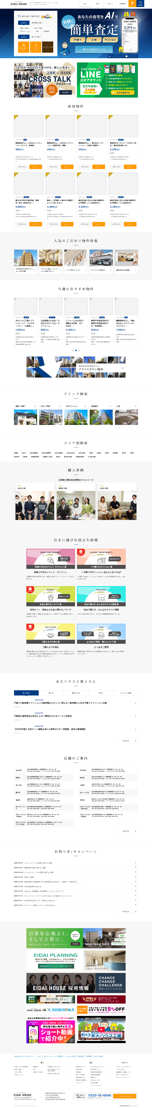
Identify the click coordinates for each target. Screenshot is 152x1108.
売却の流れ (79, 1069)
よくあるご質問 (70, 1056)
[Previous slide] (17, 501)
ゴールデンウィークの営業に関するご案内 (39, 872)
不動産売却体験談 (95, 1074)
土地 (36, 31)
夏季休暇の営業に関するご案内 (35, 868)
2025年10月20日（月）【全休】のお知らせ (39, 901)
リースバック (79, 1083)
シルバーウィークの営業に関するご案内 (38, 863)
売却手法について (81, 1066)
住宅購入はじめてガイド (54, 1066)
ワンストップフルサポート (123, 1066)
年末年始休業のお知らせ (32, 886)
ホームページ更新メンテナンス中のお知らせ (39, 905)
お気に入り (132, 5)
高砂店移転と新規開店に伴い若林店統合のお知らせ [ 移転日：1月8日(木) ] (50, 882)
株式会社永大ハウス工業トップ (24, 1056)
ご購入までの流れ (38, 1072)
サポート (110, 4)
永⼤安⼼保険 (94, 1083)
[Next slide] (135, 501)
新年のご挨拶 (29, 877)
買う (85, 4)
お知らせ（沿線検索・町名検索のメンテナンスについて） (44, 891)
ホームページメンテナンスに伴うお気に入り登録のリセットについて (48, 896)
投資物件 (46, 31)
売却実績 (78, 1072)
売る (97, 4)
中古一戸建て (38, 28)
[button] (114, 56)
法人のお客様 (98, 1056)
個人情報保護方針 (125, 1106)
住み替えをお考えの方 (54, 1073)
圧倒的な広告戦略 (81, 1080)
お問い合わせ (22, 166)
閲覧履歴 (140, 5)
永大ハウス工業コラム (122, 1074)
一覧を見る (125, 741)
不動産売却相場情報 (96, 1072)
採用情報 (89, 1056)
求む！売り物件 (80, 1074)
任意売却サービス (95, 1069)
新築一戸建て (24, 28)
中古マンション (25, 31)
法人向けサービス (95, 1080)
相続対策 (92, 1077)
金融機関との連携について (123, 1072)
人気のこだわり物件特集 (21, 1066)
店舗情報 (122, 4)
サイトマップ (134, 1106)
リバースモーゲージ (96, 1085)
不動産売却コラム (81, 1077)
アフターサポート (121, 1069)
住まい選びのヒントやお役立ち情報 (54, 1070)
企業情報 (80, 1056)
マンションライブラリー (123, 1077)
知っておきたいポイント (97, 1066)
